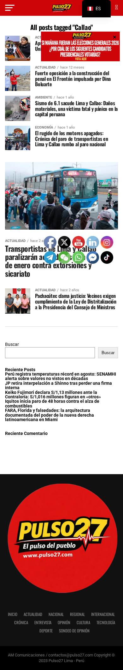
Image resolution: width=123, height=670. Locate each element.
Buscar (12, 344)
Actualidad (33, 614)
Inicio (12, 614)
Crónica (21, 622)
